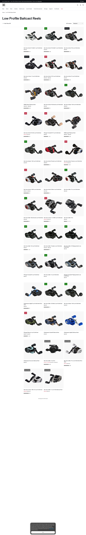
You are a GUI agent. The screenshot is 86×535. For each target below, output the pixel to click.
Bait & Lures (21, 8)
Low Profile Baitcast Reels (11, 12)
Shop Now (48, 1)
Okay (43, 532)
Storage (45, 8)
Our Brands (56, 8)
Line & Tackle (29, 8)
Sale (62, 8)
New (3, 8)
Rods (11, 8)
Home (3, 12)
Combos (16, 8)
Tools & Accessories (38, 8)
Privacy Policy (51, 528)
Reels (7, 8)
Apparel (51, 8)
